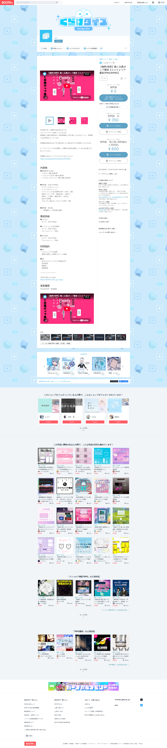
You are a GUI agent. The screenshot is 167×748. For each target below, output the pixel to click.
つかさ (93, 417)
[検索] (56, 2)
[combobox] (37, 2)
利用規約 (71, 743)
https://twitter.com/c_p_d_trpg (51, 280)
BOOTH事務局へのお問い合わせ (94, 715)
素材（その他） (114, 59)
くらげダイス (83, 354)
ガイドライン (92, 743)
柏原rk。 (118, 417)
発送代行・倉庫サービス (31, 715)
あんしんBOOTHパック (105, 197)
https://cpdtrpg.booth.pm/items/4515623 (55, 159)
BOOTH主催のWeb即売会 (62, 722)
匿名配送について (29, 711)
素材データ (102, 59)
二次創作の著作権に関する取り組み (35, 729)
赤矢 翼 (71, 417)
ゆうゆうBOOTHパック (118, 197)
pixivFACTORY (103, 209)
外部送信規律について (116, 743)
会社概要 (65, 743)
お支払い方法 (105, 222)
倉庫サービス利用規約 (81, 743)
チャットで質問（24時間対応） (94, 711)
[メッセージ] (101, 48)
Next (95, 85)
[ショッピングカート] (153, 2)
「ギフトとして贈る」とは (109, 174)
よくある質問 (89, 707)
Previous (38, 85)
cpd (55, 38)
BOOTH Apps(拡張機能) (31, 707)
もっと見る (83, 428)
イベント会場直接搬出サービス (33, 718)
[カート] (113, 62)
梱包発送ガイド (29, 722)
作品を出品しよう (142, 2)
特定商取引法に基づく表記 (107, 228)
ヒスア (47, 417)
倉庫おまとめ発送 (60, 718)
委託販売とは (28, 726)
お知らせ (87, 704)
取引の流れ (104, 218)
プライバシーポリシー (103, 743)
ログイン (117, 2)
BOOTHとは (128, 2)
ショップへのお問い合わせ (107, 232)
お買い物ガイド (59, 707)
